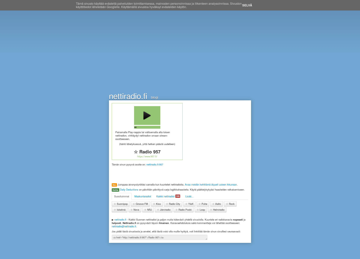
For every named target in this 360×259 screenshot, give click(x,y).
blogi (154, 97)
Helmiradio (217, 209)
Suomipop (121, 204)
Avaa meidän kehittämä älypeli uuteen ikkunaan (211, 184)
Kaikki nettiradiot (167, 196)
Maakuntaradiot (142, 196)
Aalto (216, 204)
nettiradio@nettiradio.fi (124, 226)
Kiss (157, 204)
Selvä (247, 5)
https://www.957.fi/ (147, 156)
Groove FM (140, 204)
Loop (201, 209)
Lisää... (189, 196)
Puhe (203, 204)
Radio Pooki (184, 209)
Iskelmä (119, 209)
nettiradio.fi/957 (154, 164)
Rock (230, 204)
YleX (189, 204)
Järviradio (163, 209)
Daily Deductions (129, 189)
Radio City (173, 204)
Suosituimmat (121, 196)
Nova (134, 209)
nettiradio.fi (128, 94)
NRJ (148, 209)
